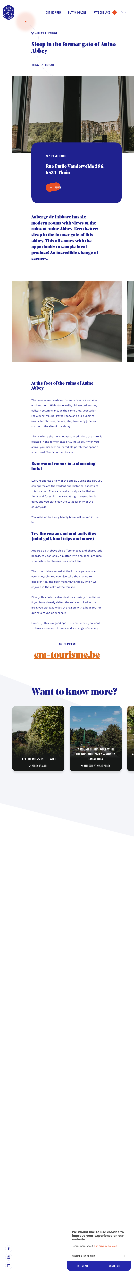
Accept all (115, 1266)
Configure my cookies (83, 1256)
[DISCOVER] (38, 738)
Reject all (82, 1266)
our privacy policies (105, 1246)
